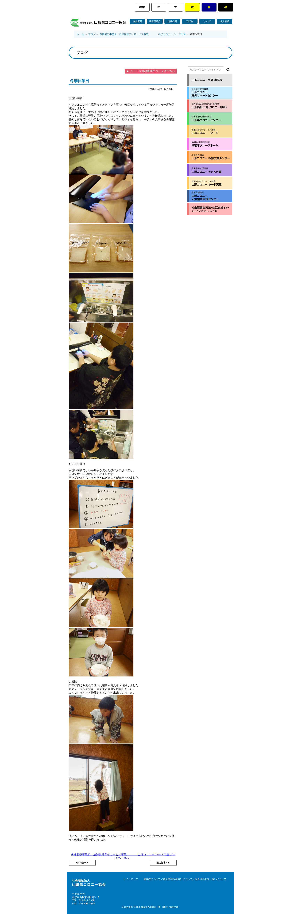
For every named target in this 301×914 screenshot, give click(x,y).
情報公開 (172, 21)
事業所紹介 (155, 21)
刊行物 (189, 21)
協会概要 (137, 21)
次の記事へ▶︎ (163, 862)
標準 (142, 7)
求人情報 (224, 21)
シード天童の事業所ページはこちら (152, 70)
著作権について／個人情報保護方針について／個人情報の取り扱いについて (185, 879)
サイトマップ (130, 879)
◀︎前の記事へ (82, 862)
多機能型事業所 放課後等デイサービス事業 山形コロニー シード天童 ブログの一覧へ (123, 856)
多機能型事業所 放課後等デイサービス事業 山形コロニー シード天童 (143, 34)
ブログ (207, 21)
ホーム (80, 34)
